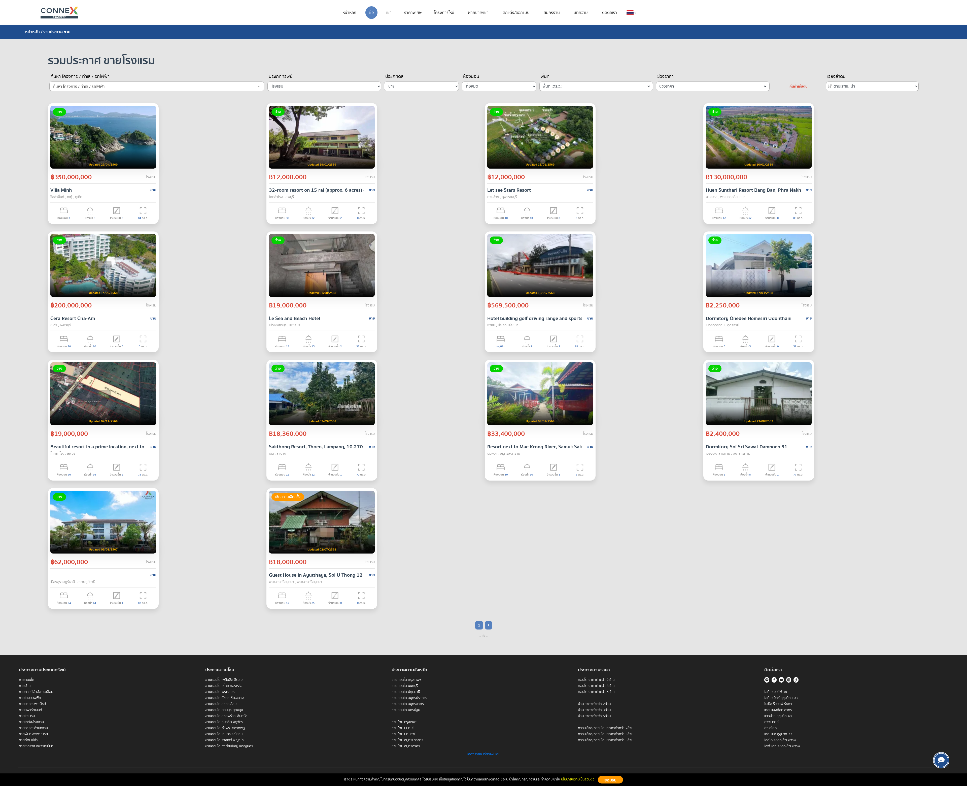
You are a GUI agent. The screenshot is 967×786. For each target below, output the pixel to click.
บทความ (581, 12)
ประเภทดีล (394, 77)
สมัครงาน (552, 12)
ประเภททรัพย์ (280, 77)
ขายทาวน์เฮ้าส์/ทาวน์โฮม (36, 692)
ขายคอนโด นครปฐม (406, 710)
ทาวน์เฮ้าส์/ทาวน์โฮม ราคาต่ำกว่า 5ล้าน (605, 740)
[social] (941, 760)
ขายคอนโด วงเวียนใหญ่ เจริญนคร (229, 746)
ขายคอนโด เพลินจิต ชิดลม (224, 680)
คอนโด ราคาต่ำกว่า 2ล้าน (596, 680)
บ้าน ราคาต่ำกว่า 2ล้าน (594, 704)
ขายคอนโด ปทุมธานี (406, 692)
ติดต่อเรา (609, 12)
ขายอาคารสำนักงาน (33, 728)
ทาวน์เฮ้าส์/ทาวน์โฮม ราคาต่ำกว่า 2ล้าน (605, 728)
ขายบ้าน (24, 686)
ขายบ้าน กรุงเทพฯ (405, 722)
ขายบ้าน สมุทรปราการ (407, 740)
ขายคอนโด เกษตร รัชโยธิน (224, 734)
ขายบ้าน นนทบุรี (403, 728)
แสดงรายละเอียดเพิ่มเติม (483, 754)
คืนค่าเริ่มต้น (798, 86)
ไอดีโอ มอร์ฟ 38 (775, 692)
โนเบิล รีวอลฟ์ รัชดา (778, 704)
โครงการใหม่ (444, 12)
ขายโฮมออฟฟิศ (30, 698)
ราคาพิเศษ (413, 12)
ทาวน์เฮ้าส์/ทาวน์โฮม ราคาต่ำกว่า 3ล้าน (605, 734)
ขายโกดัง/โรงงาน (31, 722)
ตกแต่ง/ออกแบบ (516, 12)
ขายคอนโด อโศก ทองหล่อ (223, 686)
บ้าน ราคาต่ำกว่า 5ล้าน (594, 716)
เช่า (389, 12)
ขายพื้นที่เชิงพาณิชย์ (33, 734)
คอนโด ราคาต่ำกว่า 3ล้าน (596, 686)
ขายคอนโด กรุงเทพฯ (406, 680)
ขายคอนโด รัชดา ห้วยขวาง (224, 698)
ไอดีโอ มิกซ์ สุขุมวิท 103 (781, 698)
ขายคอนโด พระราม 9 (220, 692)
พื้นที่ (545, 77)
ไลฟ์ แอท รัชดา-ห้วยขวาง (782, 746)
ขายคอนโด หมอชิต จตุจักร (224, 722)
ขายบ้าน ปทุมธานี (404, 734)
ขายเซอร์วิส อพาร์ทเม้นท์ (36, 746)
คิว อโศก (770, 728)
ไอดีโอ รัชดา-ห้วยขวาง (780, 740)
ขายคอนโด (26, 680)
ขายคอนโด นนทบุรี (405, 686)
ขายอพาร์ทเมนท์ (30, 710)
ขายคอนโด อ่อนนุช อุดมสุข (224, 710)
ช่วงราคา (665, 77)
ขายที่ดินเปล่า (28, 740)
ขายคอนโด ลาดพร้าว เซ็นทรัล (226, 716)
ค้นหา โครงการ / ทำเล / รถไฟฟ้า (80, 77)
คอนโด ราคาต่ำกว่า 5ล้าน (596, 692)
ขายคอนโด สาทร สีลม (220, 704)
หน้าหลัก (349, 12)
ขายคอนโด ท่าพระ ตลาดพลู (225, 728)
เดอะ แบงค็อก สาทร (778, 710)
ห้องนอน (471, 77)
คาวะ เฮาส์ (771, 722)
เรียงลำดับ (836, 77)
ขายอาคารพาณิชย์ (32, 704)
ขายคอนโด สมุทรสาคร (408, 704)
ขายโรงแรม (27, 716)
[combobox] (156, 86)
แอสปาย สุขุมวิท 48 (778, 716)
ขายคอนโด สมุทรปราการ (409, 698)
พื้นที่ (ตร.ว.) (553, 86)
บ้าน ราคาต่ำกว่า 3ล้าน (594, 710)
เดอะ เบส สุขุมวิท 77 (778, 734)
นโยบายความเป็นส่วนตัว (577, 779)
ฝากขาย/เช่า (478, 12)
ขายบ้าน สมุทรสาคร (406, 746)
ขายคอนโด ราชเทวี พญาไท (224, 740)
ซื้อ (371, 12)
